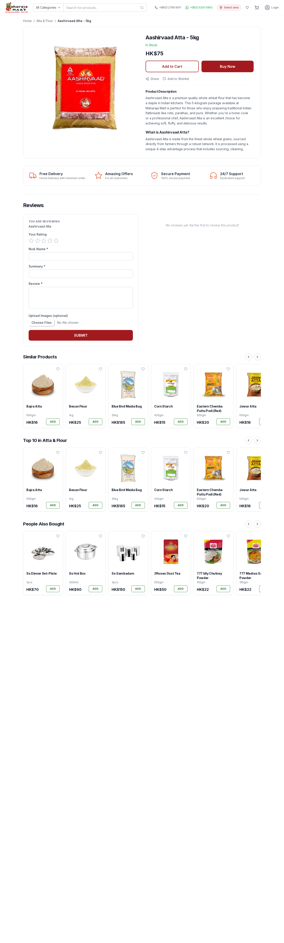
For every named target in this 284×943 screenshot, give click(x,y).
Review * (36, 284)
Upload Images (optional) (48, 316)
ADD (53, 421)
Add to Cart (172, 66)
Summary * (37, 266)
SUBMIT (81, 335)
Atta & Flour (44, 21)
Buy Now (227, 66)
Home (27, 21)
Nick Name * (38, 249)
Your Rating (38, 234)
